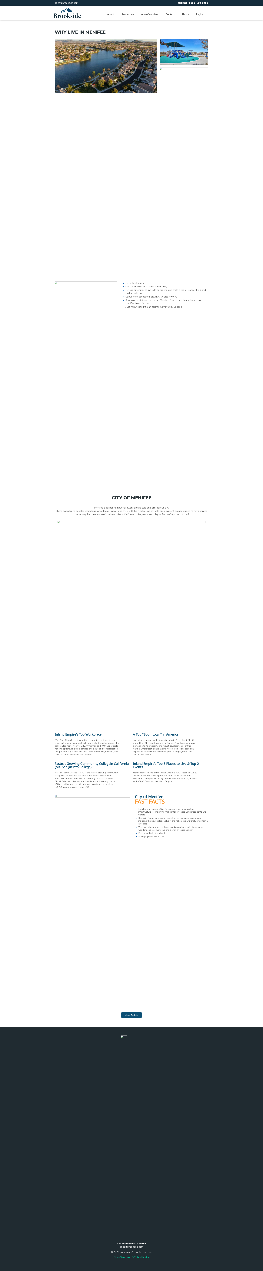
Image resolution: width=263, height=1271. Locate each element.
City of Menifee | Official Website (131, 1257)
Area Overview (149, 14)
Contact (170, 14)
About (110, 14)
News (185, 14)
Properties (128, 14)
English (200, 14)
